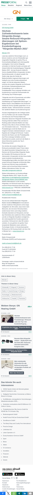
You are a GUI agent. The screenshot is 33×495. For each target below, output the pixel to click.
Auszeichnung (12, 291)
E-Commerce (7, 448)
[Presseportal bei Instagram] (16, 478)
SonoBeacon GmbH (9, 420)
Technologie (5, 294)
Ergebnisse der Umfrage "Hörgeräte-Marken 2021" (16, 328)
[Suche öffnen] (26, 2)
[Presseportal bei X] (13, 478)
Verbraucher (5, 298)
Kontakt (4, 483)
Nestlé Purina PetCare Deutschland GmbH (16, 417)
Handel (14, 298)
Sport (4, 438)
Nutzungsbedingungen (23, 483)
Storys (3, 5)
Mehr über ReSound (16, 373)
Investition (6, 451)
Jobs (17, 485)
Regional (19, 5)
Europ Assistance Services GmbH (13, 435)
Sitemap (4, 491)
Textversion (19, 487)
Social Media (20, 489)
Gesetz (5, 460)
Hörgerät (13, 287)
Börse (5, 441)
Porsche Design (8, 426)
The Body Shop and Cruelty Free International (17, 423)
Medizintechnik (16, 294)
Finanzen (6, 454)
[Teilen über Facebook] (3, 493)
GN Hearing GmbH (7, 27)
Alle (29, 306)
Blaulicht (11, 5)
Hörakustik (5, 287)
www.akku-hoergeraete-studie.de (12, 170)
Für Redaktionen (21, 481)
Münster (4, 53)
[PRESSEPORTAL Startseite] (8, 2)
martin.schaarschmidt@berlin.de (11, 194)
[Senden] (30, 493)
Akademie (5, 485)
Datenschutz (6, 487)
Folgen (23, 18)
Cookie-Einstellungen (8, 489)
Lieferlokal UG (7, 429)
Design (22, 291)
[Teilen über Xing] (19, 493)
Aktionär (5, 457)
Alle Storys (7, 18)
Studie (4, 291)
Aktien (5, 444)
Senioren (21, 287)
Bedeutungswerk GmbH (10, 414)
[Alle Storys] (16, 15)
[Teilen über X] (8, 493)
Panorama (22, 298)
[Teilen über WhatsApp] (13, 493)
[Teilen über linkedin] (25, 493)
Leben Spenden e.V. (9, 432)
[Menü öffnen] (30, 2)
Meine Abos (28, 5)
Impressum (5, 481)
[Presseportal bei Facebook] (11, 478)
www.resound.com (7, 187)
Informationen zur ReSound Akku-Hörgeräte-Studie (16, 350)
